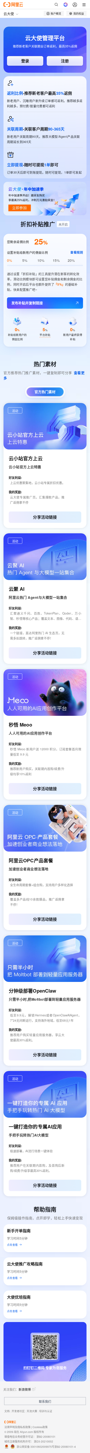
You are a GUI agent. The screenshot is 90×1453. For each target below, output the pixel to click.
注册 (65, 61)
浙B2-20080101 (45, 1436)
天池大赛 (32, 1411)
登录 (25, 61)
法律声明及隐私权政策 (17, 1427)
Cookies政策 (40, 1427)
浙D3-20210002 (43, 1441)
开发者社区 (18, 1411)
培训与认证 (45, 1411)
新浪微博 (25, 1389)
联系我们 (45, 1401)
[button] (15, 410)
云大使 (8, 13)
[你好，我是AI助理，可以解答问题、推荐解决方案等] (65, 4)
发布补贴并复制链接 (27, 302)
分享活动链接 (45, 517)
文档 (7, 1411)
